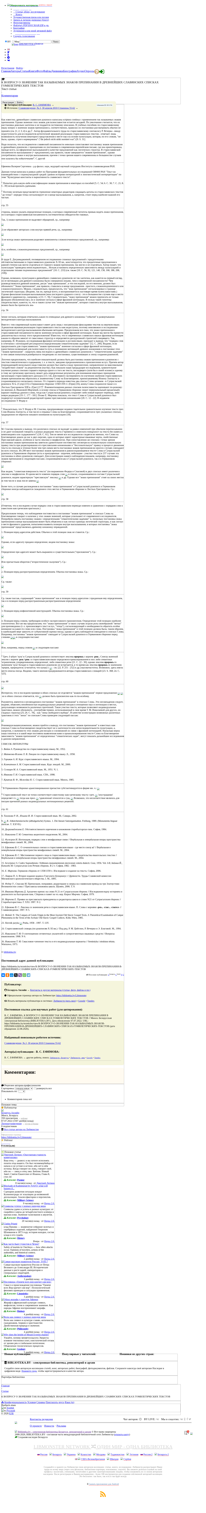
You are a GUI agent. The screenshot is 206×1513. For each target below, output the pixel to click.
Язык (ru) (69, 1402)
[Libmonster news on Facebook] (187, 1419)
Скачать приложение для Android (104, 1484)
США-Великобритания (93, 1459)
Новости (49, 1425)
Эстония (134, 1454)
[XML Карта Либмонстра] (103, 1496)
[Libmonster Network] (187, 1434)
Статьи (5, 1391)
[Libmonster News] (190, 1419)
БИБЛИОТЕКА (27, 44)
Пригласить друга (55, 1402)
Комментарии (9, 95)
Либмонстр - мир (77, 1058)
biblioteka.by (10, 952)
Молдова (100, 1454)
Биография (18, 28)
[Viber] (20, 975)
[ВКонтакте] (3, 975)
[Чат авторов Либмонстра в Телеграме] (8, 57)
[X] (16, 975)
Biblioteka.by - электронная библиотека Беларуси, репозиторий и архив (54, 1431)
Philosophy (23, 1328)
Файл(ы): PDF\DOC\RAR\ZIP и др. (31, 25)
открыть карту (121, 1434)
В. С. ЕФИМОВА (42, 105)
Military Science (25, 1200)
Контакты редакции (41, 1419)
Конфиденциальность (15, 1402)
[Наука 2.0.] (2, 1186)
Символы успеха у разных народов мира (25, 1206)
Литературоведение (11, 1123)
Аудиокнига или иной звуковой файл (32, 30)
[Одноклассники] (7, 975)
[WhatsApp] (24, 975)
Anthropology (24, 1276)
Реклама (61, 1425)
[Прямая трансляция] (158, 1419)
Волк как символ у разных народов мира (25, 1317)
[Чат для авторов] (141, 1419)
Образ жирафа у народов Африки (21, 1299)
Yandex (90, 1001)
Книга (18, 14)
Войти (19, 68)
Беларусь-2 (163, 1454)
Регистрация (7, 68)
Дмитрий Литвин (45, 1183)
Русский (10, 1410)
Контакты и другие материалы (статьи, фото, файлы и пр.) (60, 990)
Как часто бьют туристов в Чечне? (21, 1244)
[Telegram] (28, 975)
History (21, 1238)
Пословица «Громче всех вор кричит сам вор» (27, 1282)
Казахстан (86, 1454)
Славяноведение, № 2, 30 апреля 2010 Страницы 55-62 (47, 108)
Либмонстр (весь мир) (64, 1001)
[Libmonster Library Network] (191, 1434)
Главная (5, 1385)
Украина (71, 1454)
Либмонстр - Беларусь (59, 1058)
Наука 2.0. (49, 1203)
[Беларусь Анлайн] (2, 1110)
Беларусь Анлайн (10, 1112)
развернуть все (44, 1088)
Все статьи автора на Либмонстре (21, 1129)
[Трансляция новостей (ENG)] (8, 52)
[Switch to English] (8, 49)
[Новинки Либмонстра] (185, 1419)
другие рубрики (31, 1124)
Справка (40, 1402)
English (10, 1408)
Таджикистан (117, 1454)
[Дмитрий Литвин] (2, 1155)
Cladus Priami (10, 1223)
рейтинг (24, 1118)
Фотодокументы (21, 22)
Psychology (23, 1218)
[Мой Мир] (11, 975)
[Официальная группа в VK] (8, 60)
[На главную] (16, 1422)
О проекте (36, 1425)
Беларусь (57, 1454)
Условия (31, 1402)
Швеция (114, 1459)
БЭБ (11, 1413)
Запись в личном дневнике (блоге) (31, 20)
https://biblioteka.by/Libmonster (71, 995)
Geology (21, 1349)
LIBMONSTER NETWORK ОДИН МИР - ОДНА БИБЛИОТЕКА (103, 1446)
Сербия (127, 1459)
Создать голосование (24, 36)
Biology (21, 1311)
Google (81, 1001)
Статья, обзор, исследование (30, 12)
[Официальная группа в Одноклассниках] (8, 55)
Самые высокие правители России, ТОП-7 (26, 1261)
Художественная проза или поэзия (31, 17)
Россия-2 (147, 1454)
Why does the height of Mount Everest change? (26, 1334)
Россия (43, 1454)
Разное (20, 1180)
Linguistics (22, 1293)
